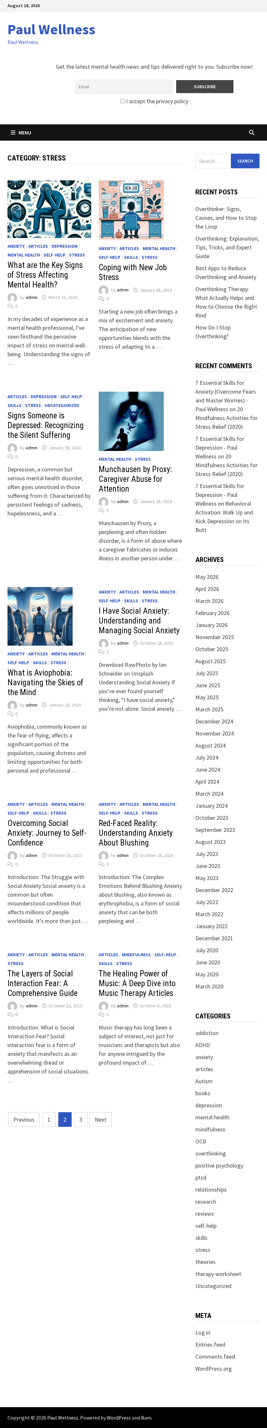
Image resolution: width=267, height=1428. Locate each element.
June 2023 (207, 866)
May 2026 (206, 577)
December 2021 (214, 938)
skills (131, 257)
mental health (23, 255)
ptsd (200, 1177)
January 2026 (211, 625)
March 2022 (209, 914)
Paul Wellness (51, 29)
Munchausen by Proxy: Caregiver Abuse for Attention (135, 479)
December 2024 (214, 721)
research (205, 1201)
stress (77, 255)
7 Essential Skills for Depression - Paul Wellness (219, 447)
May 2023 (206, 878)
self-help (54, 255)
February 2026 (212, 613)
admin (31, 297)
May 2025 (206, 697)
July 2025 (206, 673)
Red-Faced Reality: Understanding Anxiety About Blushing (136, 833)
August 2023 (210, 842)
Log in (202, 1332)
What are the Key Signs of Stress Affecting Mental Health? (45, 274)
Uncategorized (62, 405)
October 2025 (211, 649)
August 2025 (210, 661)
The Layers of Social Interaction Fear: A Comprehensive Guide (42, 983)
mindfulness (136, 955)
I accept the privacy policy (156, 101)
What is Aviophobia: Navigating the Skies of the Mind (45, 682)
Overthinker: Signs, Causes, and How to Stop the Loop (226, 217)
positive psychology (219, 1165)
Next (100, 1119)
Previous (24, 1119)
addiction (206, 1033)
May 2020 (206, 974)
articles (38, 246)
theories (205, 1262)
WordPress (119, 1417)
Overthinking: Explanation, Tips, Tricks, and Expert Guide (227, 247)
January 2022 (211, 926)
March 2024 (209, 793)
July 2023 (206, 854)
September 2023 (215, 829)
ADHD (202, 1045)
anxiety (16, 246)
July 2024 (206, 757)
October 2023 (211, 817)
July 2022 (206, 902)
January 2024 (211, 805)
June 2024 (207, 769)
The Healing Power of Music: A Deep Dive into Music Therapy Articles (137, 983)
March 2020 (209, 986)
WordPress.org (213, 1368)
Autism (204, 1081)
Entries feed (210, 1344)
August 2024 (210, 745)
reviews (204, 1213)
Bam (146, 1417)
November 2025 (214, 637)
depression (64, 246)
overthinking (210, 1153)
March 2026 (209, 601)
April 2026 (207, 589)
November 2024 (214, 733)
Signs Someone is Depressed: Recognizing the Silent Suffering (45, 425)
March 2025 (209, 709)
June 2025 (207, 685)
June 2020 (207, 962)
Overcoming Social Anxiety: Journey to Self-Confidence (46, 833)
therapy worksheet (218, 1274)
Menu (25, 132)
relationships (211, 1189)
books (202, 1093)
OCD (200, 1141)
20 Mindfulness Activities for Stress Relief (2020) (226, 417)
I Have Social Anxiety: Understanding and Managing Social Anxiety (139, 620)
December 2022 (214, 890)
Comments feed (215, 1356)
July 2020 (206, 950)
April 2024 (207, 781)
